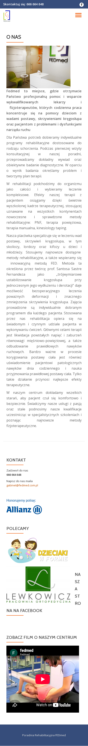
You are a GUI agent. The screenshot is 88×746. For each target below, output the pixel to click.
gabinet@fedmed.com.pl (22, 485)
